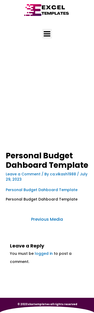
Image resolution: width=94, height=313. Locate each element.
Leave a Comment (23, 174)
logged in (44, 253)
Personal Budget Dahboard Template (42, 189)
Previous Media (47, 219)
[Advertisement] (47, 102)
